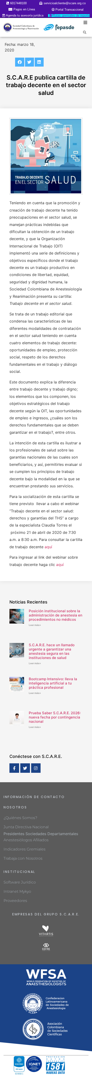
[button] (19, 62)
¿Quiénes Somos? (20, 818)
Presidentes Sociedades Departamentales (41, 833)
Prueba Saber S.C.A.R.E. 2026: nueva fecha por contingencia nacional (55, 717)
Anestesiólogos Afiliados (26, 840)
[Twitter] (25, 768)
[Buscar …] (84, 32)
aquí (48, 546)
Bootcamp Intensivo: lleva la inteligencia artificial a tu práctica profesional (53, 683)
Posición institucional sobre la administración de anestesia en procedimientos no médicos (55, 615)
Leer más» (35, 625)
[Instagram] (36, 768)
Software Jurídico (20, 882)
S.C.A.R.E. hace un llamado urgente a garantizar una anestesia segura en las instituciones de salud (52, 651)
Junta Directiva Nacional (26, 827)
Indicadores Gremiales (25, 849)
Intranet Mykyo (17, 891)
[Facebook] (14, 768)
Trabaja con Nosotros (23, 858)
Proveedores (15, 900)
